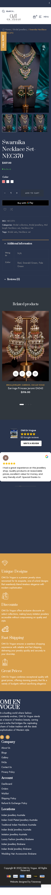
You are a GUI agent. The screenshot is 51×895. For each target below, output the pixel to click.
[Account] (25, 891)
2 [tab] (25, 404)
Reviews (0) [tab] (13, 279)
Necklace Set (27, 228)
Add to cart (32, 193)
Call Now (3, 41)
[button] (44, 48)
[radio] (3, 181)
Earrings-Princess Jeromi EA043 (25, 388)
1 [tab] (22, 404)
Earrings (26, 385)
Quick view (35, 374)
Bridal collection (20, 224)
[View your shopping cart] (34, 17)
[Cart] (41, 891)
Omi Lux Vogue (38, 385)
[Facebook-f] (2, 737)
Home (8, 29)
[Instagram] (8, 737)
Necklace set (24, 232)
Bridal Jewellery (20, 29)
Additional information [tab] (19, 243)
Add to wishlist (5, 209)
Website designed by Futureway (25, 881)
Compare (11, 209)
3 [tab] (28, 404)
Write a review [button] (31, 443)
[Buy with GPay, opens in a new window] (25, 203)
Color (5, 177)
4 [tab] (30, 404)
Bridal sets (12, 232)
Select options (16, 374)
